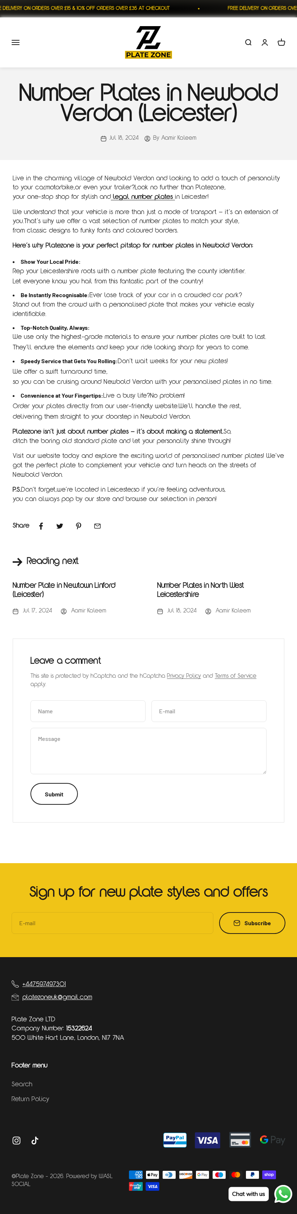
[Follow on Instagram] (16, 1140)
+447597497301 (44, 985)
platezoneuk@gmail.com (57, 998)
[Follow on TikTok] (35, 1140)
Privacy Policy (184, 676)
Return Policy (30, 1100)
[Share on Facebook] (41, 526)
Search (22, 1085)
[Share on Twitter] (60, 526)
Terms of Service (235, 676)
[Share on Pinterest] (78, 526)
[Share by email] (97, 526)
